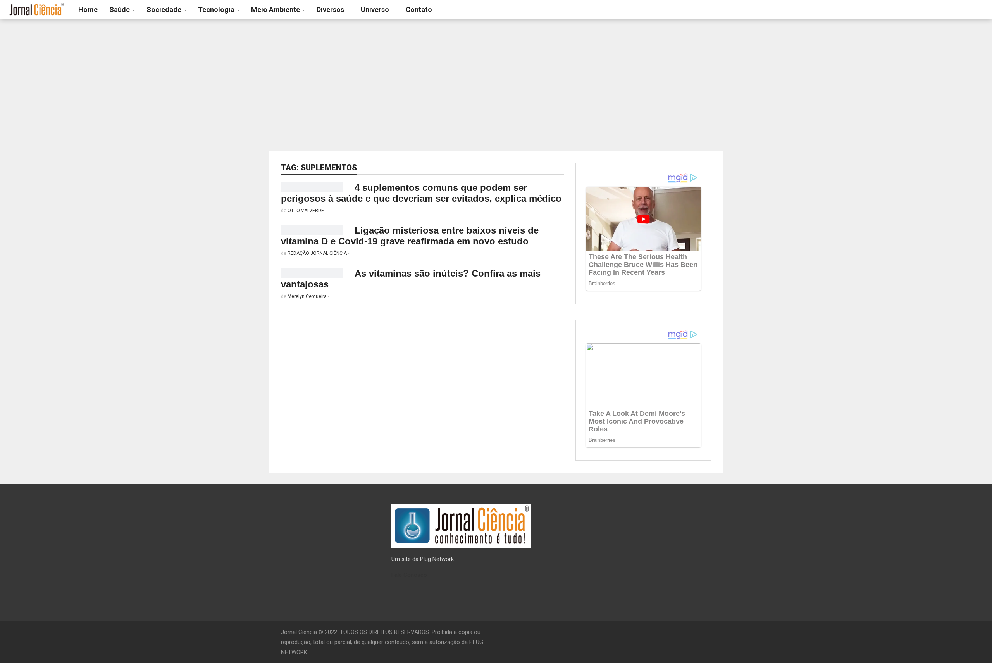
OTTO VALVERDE (306, 210)
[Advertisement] (496, 85)
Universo (376, 9)
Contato (419, 9)
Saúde (120, 9)
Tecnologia (217, 9)
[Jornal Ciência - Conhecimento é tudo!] (36, 9)
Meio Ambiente (276, 9)
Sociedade (164, 9)
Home (88, 9)
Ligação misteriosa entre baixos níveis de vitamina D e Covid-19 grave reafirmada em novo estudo (410, 235)
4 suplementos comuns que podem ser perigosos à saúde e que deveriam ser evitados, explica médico (421, 193)
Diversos (331, 9)
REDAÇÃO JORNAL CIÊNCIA (317, 253)
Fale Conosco (409, 574)
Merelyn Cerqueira (307, 296)
